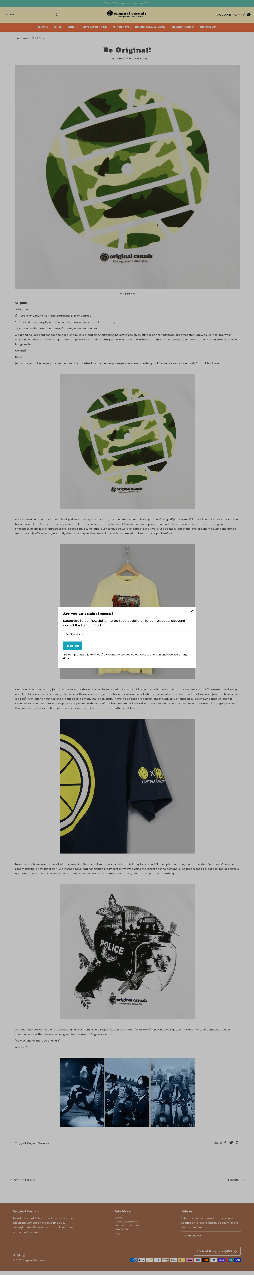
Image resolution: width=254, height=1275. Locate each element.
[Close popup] (192, 611)
